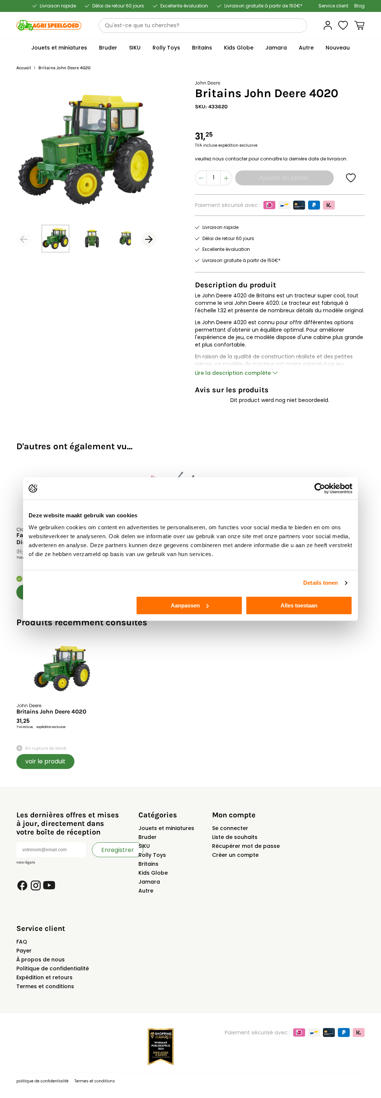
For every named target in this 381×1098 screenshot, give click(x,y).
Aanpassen (185, 605)
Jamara (149, 881)
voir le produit (45, 761)
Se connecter (230, 828)
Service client (333, 6)
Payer (24, 950)
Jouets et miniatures (166, 828)
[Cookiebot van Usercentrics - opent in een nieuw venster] (319, 488)
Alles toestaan (299, 605)
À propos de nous (40, 959)
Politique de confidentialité (52, 968)
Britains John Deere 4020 (51, 711)
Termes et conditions (45, 986)
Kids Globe (153, 873)
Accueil (23, 68)
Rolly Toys (152, 855)
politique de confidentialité (42, 1081)
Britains (148, 864)
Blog (359, 6)
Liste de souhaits (234, 837)
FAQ (21, 941)
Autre (145, 890)
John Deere (207, 83)
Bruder (147, 837)
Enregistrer (117, 850)
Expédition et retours (44, 977)
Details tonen (320, 583)
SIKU (144, 846)
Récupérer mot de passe (246, 846)
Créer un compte (235, 855)
